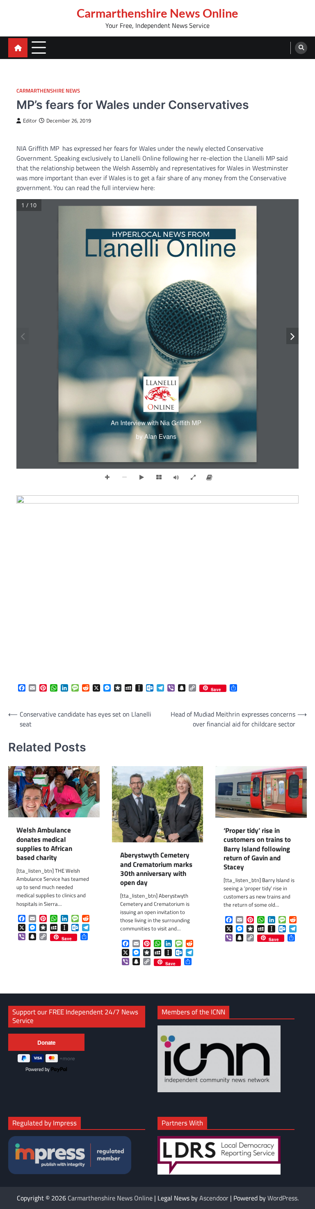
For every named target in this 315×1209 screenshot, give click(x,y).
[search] (301, 48)
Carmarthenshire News (48, 91)
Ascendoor (213, 1198)
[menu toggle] (39, 47)
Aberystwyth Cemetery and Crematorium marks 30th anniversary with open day (156, 869)
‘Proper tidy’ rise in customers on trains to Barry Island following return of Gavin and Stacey (257, 849)
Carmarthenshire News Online (157, 13)
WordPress (282, 1198)
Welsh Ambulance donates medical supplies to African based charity (44, 844)
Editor (30, 121)
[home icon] (17, 47)
